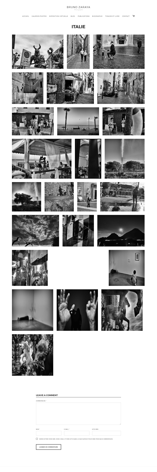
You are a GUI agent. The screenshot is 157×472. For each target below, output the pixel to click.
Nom (38, 429)
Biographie (97, 16)
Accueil (25, 16)
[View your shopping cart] (133, 16)
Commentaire (41, 401)
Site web (95, 429)
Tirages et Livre (112, 16)
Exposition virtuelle (58, 16)
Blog (73, 16)
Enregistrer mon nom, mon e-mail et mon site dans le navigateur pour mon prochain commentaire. (76, 439)
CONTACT (126, 16)
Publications (84, 16)
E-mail (67, 429)
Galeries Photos (39, 16)
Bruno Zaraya (78, 7)
